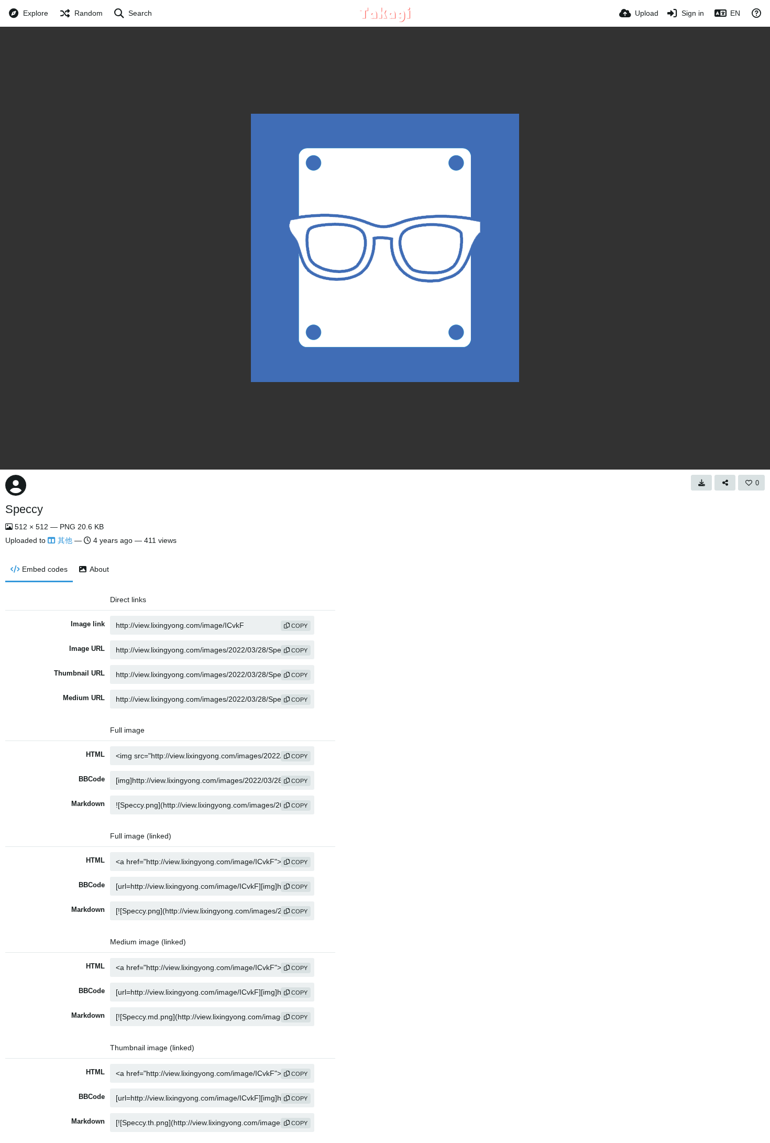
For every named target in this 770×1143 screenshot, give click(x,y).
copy (298, 626)
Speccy (24, 509)
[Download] (701, 483)
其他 (65, 540)
